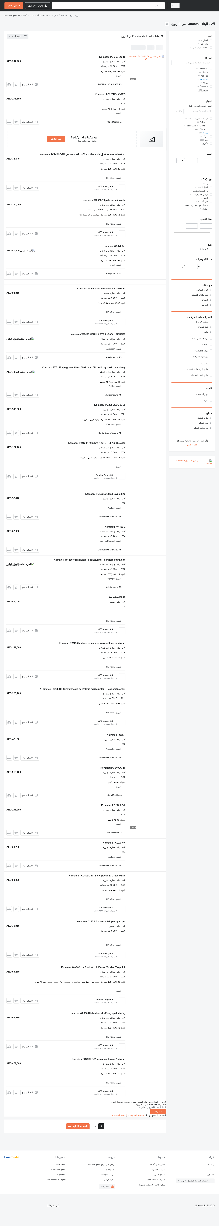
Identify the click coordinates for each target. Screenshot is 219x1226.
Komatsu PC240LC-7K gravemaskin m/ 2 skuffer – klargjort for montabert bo (82, 154)
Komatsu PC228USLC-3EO (110, 94)
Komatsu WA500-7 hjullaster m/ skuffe (104, 200)
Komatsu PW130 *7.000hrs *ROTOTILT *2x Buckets (96, 443)
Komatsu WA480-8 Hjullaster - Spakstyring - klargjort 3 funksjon (89, 559)
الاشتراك (158, 1111)
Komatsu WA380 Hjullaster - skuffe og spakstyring (97, 1013)
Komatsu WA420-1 (115, 527)
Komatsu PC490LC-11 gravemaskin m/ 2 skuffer (98, 1059)
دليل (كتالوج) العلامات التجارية (152, 1185)
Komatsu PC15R (116, 735)
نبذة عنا (211, 1164)
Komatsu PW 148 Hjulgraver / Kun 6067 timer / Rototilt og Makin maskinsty (83, 367)
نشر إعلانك (56, 139)
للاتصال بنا (210, 1174)
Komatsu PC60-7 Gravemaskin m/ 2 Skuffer (101, 288)
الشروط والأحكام (157, 1164)
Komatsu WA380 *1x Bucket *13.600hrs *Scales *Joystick (93, 967)
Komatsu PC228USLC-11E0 (109, 405)
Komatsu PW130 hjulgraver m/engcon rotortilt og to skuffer (92, 643)
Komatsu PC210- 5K (114, 842)
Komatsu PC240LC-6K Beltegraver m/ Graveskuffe (97, 875)
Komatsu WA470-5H (114, 246)
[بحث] (162, 5)
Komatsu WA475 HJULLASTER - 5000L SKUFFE (98, 334)
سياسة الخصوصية (136, 1115)
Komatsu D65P (116, 597)
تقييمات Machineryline (155, 1179)
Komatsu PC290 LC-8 (113, 805)
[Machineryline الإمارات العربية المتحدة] (199, 5)
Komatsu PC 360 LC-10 (112, 57)
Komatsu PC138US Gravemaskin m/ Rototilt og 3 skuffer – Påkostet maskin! (82, 689)
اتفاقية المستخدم (119, 1115)
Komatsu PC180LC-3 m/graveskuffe (105, 494)
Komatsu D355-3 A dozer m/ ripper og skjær (101, 921)
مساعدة (211, 1169)
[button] (16, 84)
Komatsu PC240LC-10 (112, 768)
